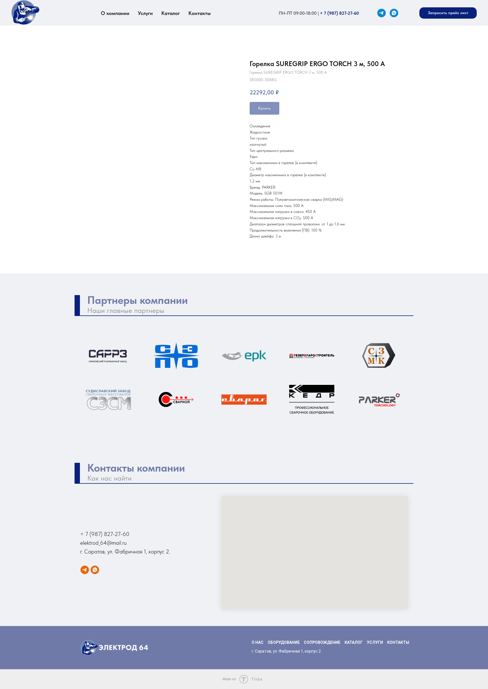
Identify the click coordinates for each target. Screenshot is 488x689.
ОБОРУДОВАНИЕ (284, 642)
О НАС (257, 642)
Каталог (170, 13)
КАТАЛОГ (354, 642)
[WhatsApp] (394, 13)
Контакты (199, 13)
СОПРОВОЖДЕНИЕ (322, 642)
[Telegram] (381, 13)
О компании (115, 13)
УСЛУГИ (375, 642)
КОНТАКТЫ (398, 642)
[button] (448, 13)
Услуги (145, 13)
